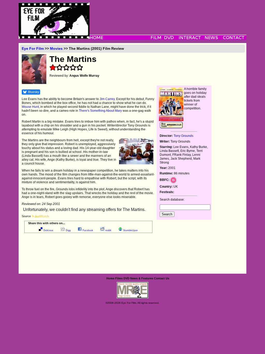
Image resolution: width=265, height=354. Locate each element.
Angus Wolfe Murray (84, 75)
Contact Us (161, 278)
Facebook (88, 230)
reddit (108, 230)
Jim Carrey (107, 99)
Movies (56, 48)
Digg (68, 230)
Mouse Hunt (30, 107)
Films (119, 278)
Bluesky (33, 92)
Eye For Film (33, 48)
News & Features (141, 278)
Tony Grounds (183, 136)
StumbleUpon (130, 230)
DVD (126, 278)
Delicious (48, 230)
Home (110, 278)
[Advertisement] (168, 14)
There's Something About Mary (100, 110)
